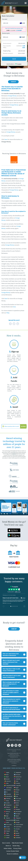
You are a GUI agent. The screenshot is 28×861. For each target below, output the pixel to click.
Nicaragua (18, 813)
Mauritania (8, 809)
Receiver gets (6, 33)
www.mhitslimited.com (14, 765)
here (6, 139)
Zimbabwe (18, 837)
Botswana (18, 774)
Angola (7, 772)
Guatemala (8, 794)
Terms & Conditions (12, 854)
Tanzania (18, 829)
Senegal (17, 822)
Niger (7, 816)
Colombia (18, 783)
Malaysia (8, 807)
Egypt (17, 787)
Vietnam (17, 835)
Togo (17, 831)
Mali (17, 807)
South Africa (18, 826)
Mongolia (18, 809)
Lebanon (18, 800)
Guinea (17, 794)
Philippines (18, 818)
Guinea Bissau (9, 796)
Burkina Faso (18, 776)
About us (8, 845)
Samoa (7, 822)
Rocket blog (16, 845)
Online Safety (8, 848)
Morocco (8, 811)
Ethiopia (17, 789)
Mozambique (18, 811)
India (17, 796)
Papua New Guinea (10, 820)
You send (4, 19)
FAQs (7, 313)
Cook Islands (9, 787)
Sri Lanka (8, 829)
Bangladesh (18, 772)
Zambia (7, 837)
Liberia (17, 802)
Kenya (7, 800)
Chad (17, 781)
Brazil (7, 776)
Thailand (8, 831)
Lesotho (8, 802)
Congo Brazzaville (10, 785)
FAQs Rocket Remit (17, 843)
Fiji (6, 792)
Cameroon (8, 781)
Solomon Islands (19, 824)
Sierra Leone (9, 824)
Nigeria (17, 816)
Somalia (8, 826)
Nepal (7, 813)
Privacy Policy (17, 848)
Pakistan (8, 818)
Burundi (7, 779)
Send (14, 59)
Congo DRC (18, 785)
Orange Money (12, 96)
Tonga (7, 833)
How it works (6, 843)
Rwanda (17, 820)
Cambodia (18, 779)
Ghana (17, 792)
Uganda (17, 833)
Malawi (17, 805)
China (7, 783)
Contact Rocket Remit (12, 851)
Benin (7, 774)
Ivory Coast (18, 798)
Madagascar (8, 805)
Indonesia (8, 798)
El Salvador (8, 789)
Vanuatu (8, 835)
